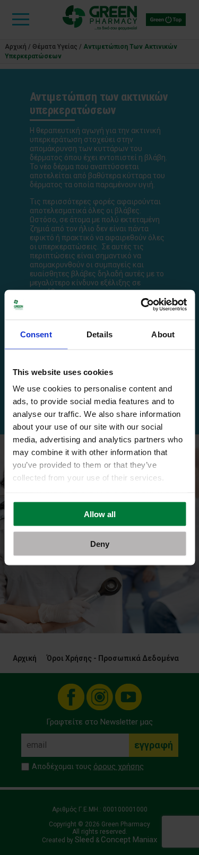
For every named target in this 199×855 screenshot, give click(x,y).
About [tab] (163, 333)
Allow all (100, 513)
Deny (99, 543)
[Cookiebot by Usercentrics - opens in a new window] (142, 305)
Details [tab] (99, 333)
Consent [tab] (36, 333)
